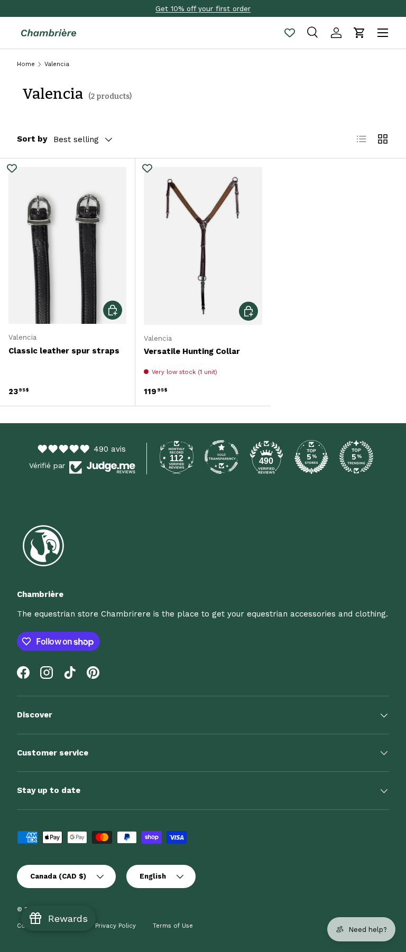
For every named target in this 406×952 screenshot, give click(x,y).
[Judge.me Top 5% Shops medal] (311, 457)
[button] (359, 32)
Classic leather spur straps (63, 351)
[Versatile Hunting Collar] (203, 246)
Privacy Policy (115, 925)
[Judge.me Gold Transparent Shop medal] (221, 457)
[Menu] (382, 32)
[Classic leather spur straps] (67, 245)
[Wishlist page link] (289, 32)
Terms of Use (173, 925)
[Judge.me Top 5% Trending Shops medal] (356, 457)
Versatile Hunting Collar (192, 351)
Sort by (32, 139)
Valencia (56, 64)
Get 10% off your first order (203, 8)
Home (26, 64)
